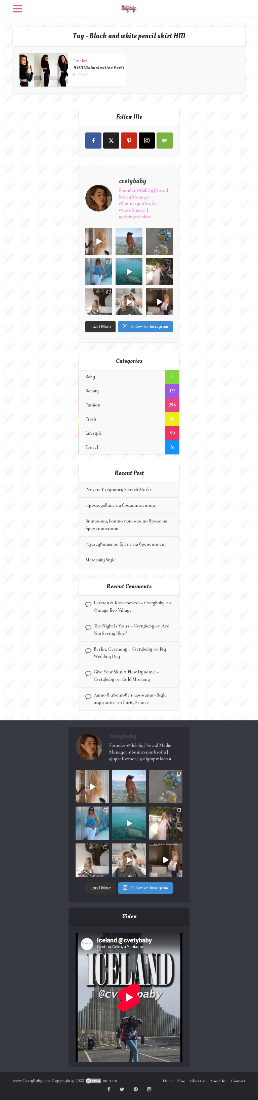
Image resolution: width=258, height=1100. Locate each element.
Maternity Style (100, 560)
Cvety (83, 74)
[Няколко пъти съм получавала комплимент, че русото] (129, 301)
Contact (238, 1081)
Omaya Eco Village (113, 610)
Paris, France (136, 702)
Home (168, 1081)
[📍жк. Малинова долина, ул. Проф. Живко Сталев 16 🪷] (159, 301)
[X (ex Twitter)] (111, 140)
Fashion (80, 60)
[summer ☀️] (129, 271)
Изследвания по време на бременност (125, 544)
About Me (218, 1081)
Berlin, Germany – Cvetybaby (123, 649)
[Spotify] (165, 140)
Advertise (197, 1081)
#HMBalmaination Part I (99, 67)
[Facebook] (93, 140)
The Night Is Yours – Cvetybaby (124, 626)
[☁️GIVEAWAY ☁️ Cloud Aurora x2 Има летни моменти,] (98, 241)
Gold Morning (136, 679)
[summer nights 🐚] (159, 241)
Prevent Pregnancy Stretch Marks (118, 489)
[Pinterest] (129, 140)
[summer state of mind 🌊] (129, 241)
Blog (181, 1081)
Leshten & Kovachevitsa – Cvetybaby (129, 603)
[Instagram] (147, 140)
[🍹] (98, 271)
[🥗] (159, 271)
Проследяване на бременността (120, 505)
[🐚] (98, 301)
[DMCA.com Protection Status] (102, 1080)
